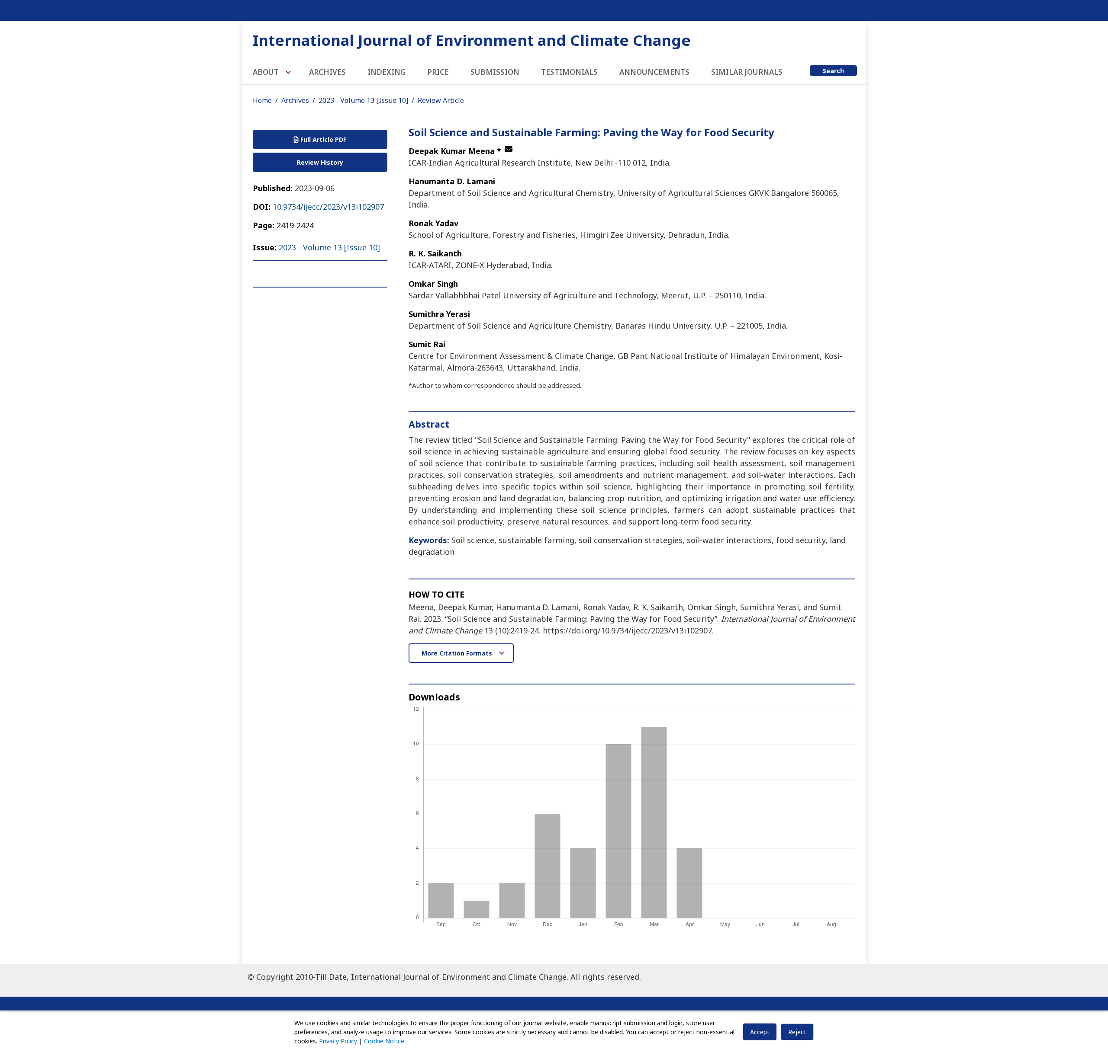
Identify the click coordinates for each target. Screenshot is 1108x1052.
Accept (760, 1032)
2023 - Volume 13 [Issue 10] (363, 100)
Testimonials (569, 72)
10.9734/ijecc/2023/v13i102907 (328, 206)
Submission (494, 72)
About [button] (266, 72)
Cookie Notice (384, 1041)
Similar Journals (747, 72)
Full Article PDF (322, 139)
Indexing (386, 72)
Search (833, 71)
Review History (320, 162)
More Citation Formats (458, 653)
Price (438, 72)
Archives (327, 72)
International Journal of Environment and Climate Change (472, 40)
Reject (797, 1032)
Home (262, 100)
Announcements (654, 72)
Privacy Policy (338, 1041)
